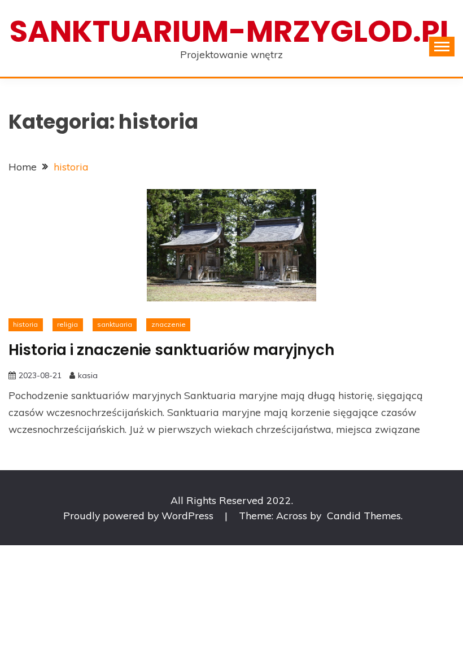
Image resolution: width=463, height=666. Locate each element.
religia (67, 324)
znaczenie (168, 324)
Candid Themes (364, 515)
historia (25, 324)
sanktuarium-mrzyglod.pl (232, 31)
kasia (88, 375)
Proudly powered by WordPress (139, 515)
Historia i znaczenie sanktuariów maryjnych (171, 350)
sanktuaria (114, 324)
